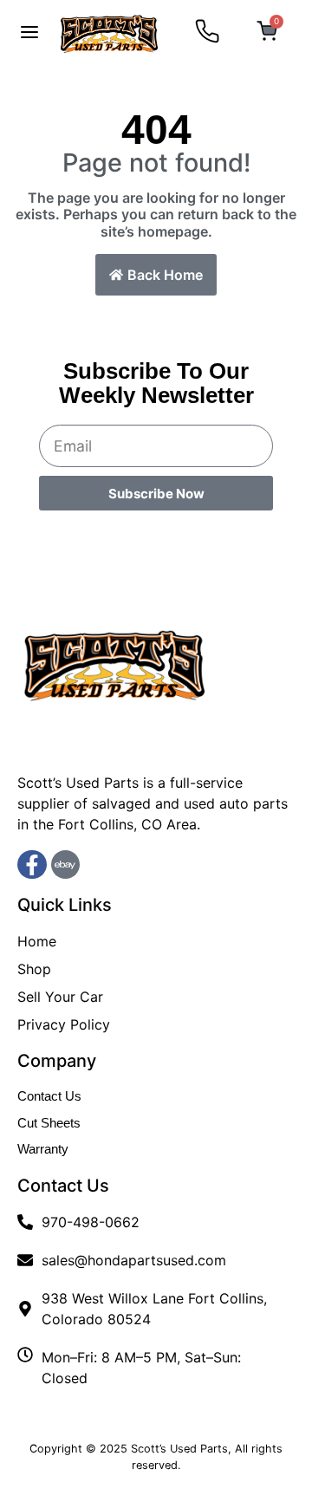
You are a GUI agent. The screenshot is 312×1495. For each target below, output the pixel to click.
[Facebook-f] (32, 865)
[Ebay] (66, 865)
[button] (29, 33)
